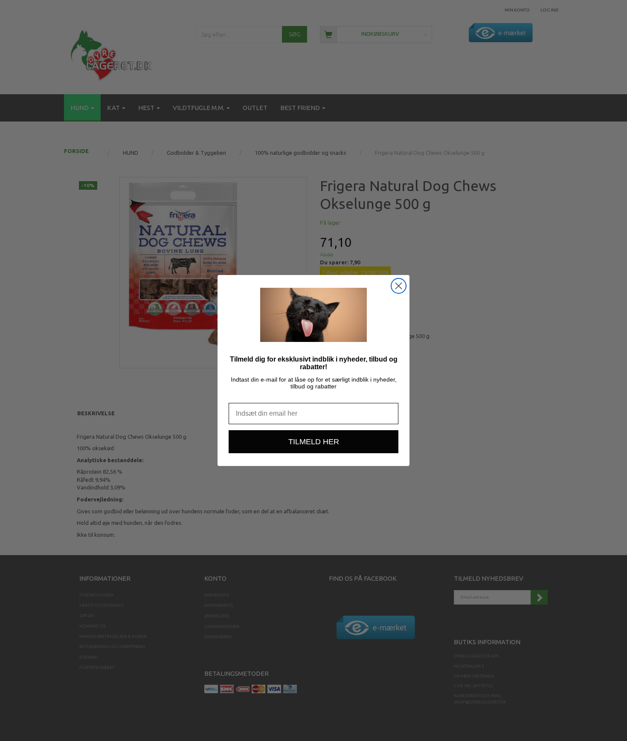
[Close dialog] (398, 285)
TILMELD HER (313, 441)
